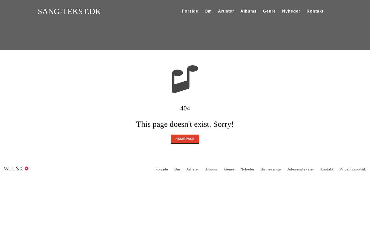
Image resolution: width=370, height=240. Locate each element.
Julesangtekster (300, 169)
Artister (226, 11)
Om (208, 11)
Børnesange (271, 169)
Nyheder (291, 11)
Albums (248, 11)
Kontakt (315, 11)
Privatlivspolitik (353, 169)
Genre (269, 11)
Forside (190, 11)
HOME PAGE (184, 139)
